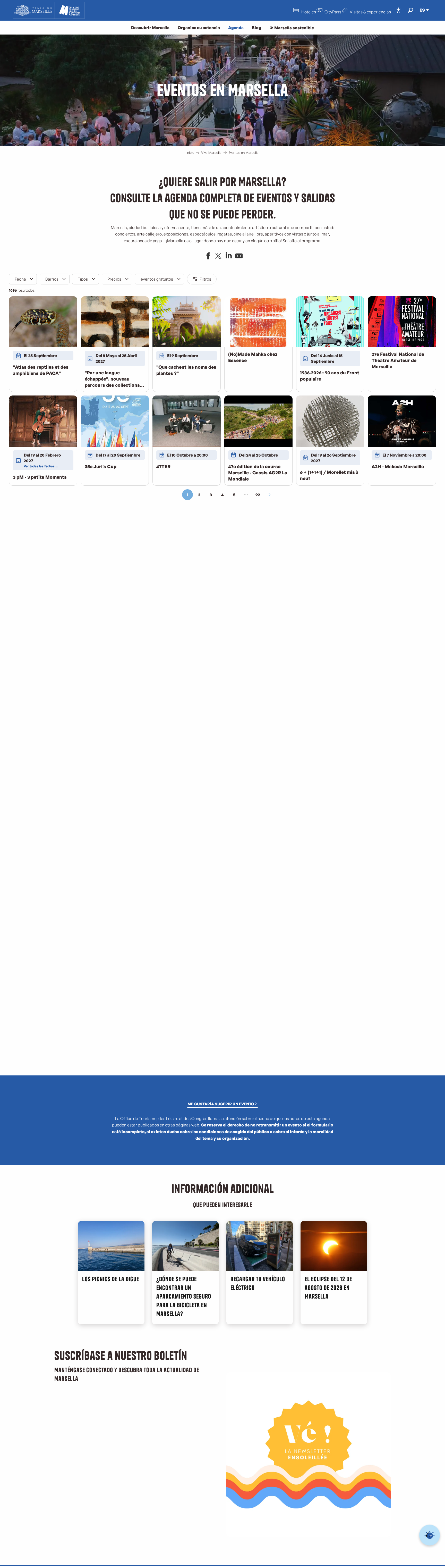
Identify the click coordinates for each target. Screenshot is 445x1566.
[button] (410, 10)
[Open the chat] (429, 1535)
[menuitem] (48, 10)
